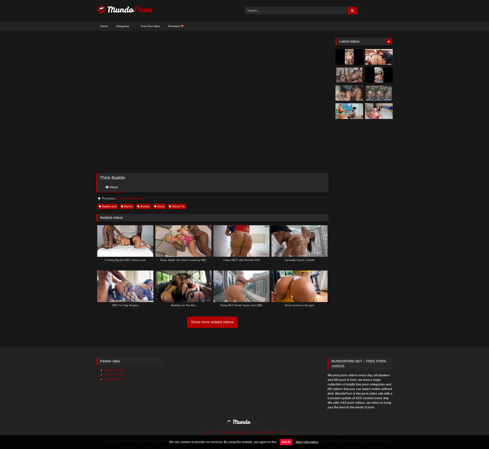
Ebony (160, 206)
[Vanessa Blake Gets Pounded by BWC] (379, 111)
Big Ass (128, 206)
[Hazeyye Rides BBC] (349, 57)
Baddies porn (109, 206)
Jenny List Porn (114, 374)
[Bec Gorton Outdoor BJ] (379, 93)
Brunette (145, 206)
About (113, 187)
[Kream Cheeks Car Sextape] (379, 75)
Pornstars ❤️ (176, 26)
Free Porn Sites (150, 26)
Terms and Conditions (233, 432)
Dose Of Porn (113, 379)
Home (104, 26)
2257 (282, 432)
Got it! (286, 442)
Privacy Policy (263, 432)
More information (307, 442)
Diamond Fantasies (130, 198)
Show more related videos (212, 322)
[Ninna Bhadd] (349, 93)
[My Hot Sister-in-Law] (349, 75)
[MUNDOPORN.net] (125, 10)
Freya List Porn (114, 370)
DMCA (207, 432)
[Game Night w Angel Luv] (349, 111)
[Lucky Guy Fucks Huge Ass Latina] (379, 57)
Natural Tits (178, 206)
